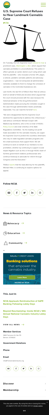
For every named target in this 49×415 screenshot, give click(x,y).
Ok (24, 411)
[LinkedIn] (8, 23)
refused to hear (38, 63)
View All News (11, 325)
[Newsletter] (9, 192)
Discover (8, 383)
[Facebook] (6, 23)
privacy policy (38, 406)
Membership (11, 390)
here (35, 110)
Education (14, 233)
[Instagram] (40, 192)
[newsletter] (8, 368)
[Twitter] (4, 23)
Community (16, 243)
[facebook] (15, 368)
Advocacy (13, 223)
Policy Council (8, 127)
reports (12, 165)
